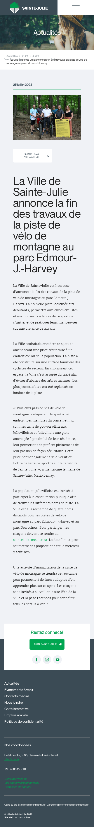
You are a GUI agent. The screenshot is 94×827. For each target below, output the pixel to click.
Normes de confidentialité (32, 804)
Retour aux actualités (31, 155)
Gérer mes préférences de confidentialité (68, 804)
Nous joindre (13, 702)
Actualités (11, 683)
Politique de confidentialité (23, 721)
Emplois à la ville (16, 715)
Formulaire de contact (17, 787)
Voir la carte (11, 759)
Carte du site (10, 804)
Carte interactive (16, 709)
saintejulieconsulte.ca (30, 540)
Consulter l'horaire (15, 778)
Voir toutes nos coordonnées (21, 782)
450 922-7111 (18, 769)
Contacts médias (17, 696)
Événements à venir (18, 690)
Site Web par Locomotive (17, 817)
